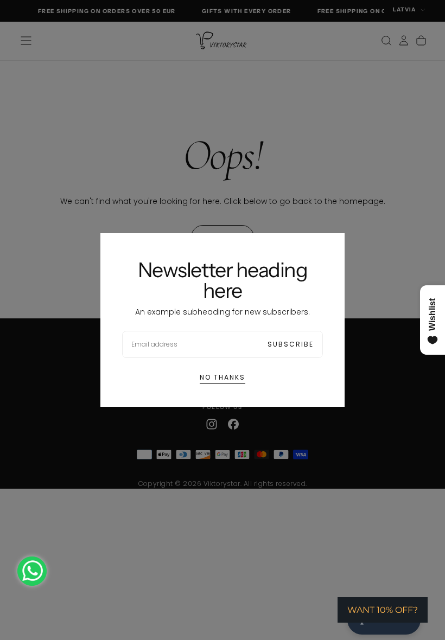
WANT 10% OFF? (382, 610)
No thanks (222, 377)
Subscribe (291, 344)
